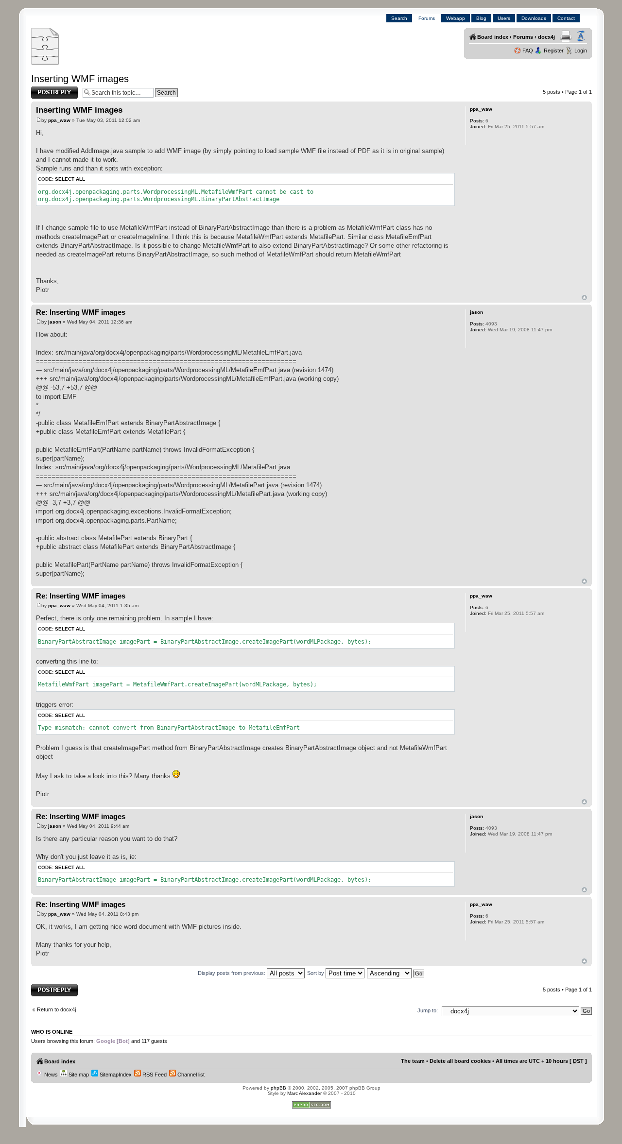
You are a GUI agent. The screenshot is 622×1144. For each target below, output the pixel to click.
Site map (78, 1074)
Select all (70, 179)
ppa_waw (59, 120)
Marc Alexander (304, 1093)
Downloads (533, 18)
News (50, 1074)
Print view (566, 36)
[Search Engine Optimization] (311, 1107)
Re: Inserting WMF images (80, 312)
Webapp (455, 18)
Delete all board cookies (460, 1061)
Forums (426, 18)
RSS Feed (154, 1074)
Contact (566, 18)
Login (580, 50)
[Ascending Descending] (396, 973)
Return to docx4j (56, 1009)
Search (399, 18)
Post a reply (45, 89)
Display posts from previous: (232, 973)
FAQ (527, 50)
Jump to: (427, 1010)
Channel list (190, 1074)
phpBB (278, 1088)
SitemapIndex (115, 1074)
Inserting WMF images (80, 78)
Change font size (580, 36)
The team (413, 1061)
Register (554, 50)
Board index (492, 37)
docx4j (546, 37)
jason (54, 321)
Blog (481, 18)
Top (584, 297)
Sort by (316, 973)
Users (504, 18)
